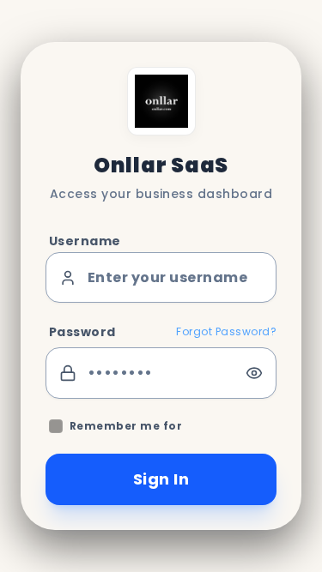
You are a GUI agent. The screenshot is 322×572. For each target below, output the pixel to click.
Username (85, 241)
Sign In (161, 479)
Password (82, 331)
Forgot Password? (226, 332)
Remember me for (126, 426)
